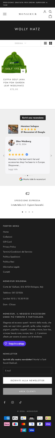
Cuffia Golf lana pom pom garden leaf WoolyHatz (14, 82)
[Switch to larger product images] (45, 43)
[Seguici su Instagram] (12, 402)
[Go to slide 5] (25, 175)
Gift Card (7, 241)
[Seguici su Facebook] (4, 402)
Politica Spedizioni (11, 256)
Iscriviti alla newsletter (28, 380)
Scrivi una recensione (33, 117)
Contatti (6, 271)
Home (6, 231)
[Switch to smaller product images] (50, 43)
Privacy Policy (9, 246)
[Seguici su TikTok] (20, 402)
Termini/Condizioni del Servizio (17, 251)
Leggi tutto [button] (13, 169)
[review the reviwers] (9, 150)
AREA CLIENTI (27, 391)
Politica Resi (8, 261)
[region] (27, 199)
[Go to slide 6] (27, 175)
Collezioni (7, 236)
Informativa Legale (11, 266)
